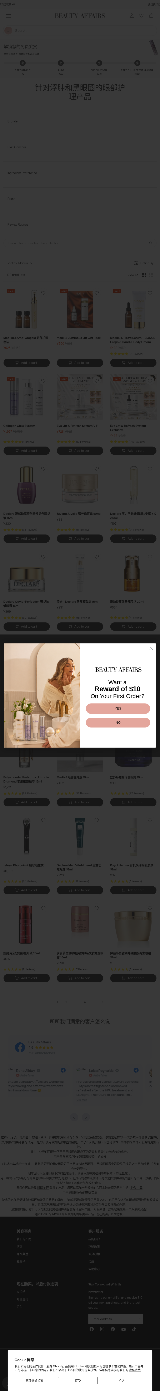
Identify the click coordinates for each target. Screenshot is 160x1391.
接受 (78, 1380)
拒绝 (121, 1380)
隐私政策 (135, 1370)
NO (118, 722)
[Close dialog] (151, 648)
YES (118, 708)
